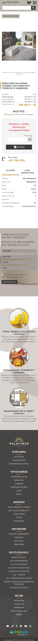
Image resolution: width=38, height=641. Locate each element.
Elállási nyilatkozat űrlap (19, 568)
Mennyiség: (28, 136)
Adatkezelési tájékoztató (19, 571)
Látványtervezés (19, 460)
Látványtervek (19, 514)
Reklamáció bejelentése (19, 464)
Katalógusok (19, 521)
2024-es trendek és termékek (19, 507)
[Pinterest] (21, 626)
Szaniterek (19, 484)
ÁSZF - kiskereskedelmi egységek (19, 578)
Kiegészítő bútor (11, 16)
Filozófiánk (19, 604)
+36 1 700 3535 (16, 160)
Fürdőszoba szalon (19, 477)
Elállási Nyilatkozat (19, 564)
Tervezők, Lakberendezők (19, 534)
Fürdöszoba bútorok (19, 487)
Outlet (19, 494)
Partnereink (19, 608)
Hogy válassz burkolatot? (19, 511)
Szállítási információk (19, 561)
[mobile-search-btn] (33, 8)
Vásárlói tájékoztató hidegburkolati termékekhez (19, 583)
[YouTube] (25, 626)
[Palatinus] (34, 3)
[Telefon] (12, 626)
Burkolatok (19, 480)
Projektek (19, 537)
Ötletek (19, 518)
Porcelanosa (19, 544)
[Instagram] (30, 626)
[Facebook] (17, 626)
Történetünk (19, 601)
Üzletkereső (19, 457)
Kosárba (21, 147)
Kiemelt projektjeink (19, 611)
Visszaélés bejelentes (19, 588)
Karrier (19, 615)
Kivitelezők (19, 541)
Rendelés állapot (19, 557)
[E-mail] (8, 626)
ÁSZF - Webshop (19, 575)
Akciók (19, 491)
